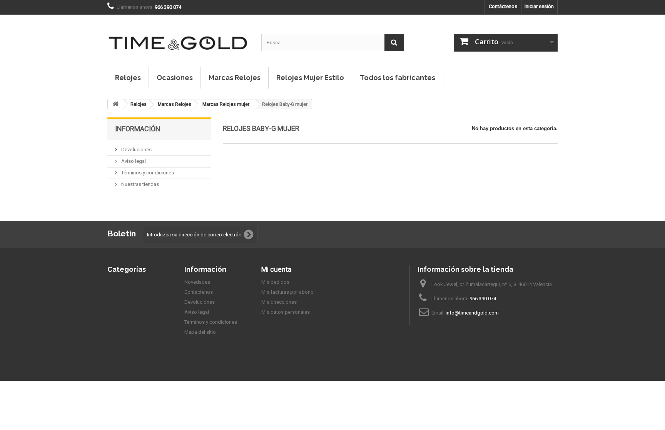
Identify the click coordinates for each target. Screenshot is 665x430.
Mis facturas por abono (287, 292)
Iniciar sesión (539, 6)
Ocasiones (175, 78)
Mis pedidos (275, 282)
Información (137, 129)
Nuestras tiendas (139, 184)
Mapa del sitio (200, 332)
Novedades (197, 282)
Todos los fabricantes (397, 78)
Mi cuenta (276, 269)
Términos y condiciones (147, 173)
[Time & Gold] (178, 35)
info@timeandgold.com (472, 313)
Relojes (128, 78)
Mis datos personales (285, 312)
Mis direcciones (279, 302)
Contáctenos (503, 6)
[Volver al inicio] (115, 104)
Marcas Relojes (235, 78)
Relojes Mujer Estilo (310, 78)
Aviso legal (133, 161)
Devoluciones (136, 149)
